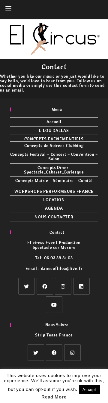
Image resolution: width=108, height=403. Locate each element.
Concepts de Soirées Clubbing (54, 145)
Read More (54, 396)
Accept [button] (89, 389)
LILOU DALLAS (54, 130)
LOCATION (54, 199)
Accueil (53, 121)
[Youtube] (54, 304)
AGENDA (54, 208)
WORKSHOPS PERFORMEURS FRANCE (53, 191)
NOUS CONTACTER (54, 217)
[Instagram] (63, 286)
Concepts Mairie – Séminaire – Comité (53, 180)
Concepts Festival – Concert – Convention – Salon (54, 156)
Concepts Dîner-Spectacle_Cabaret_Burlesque (54, 170)
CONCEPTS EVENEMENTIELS (54, 139)
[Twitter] (26, 286)
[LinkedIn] (81, 286)
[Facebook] (45, 286)
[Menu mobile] (8, 9)
